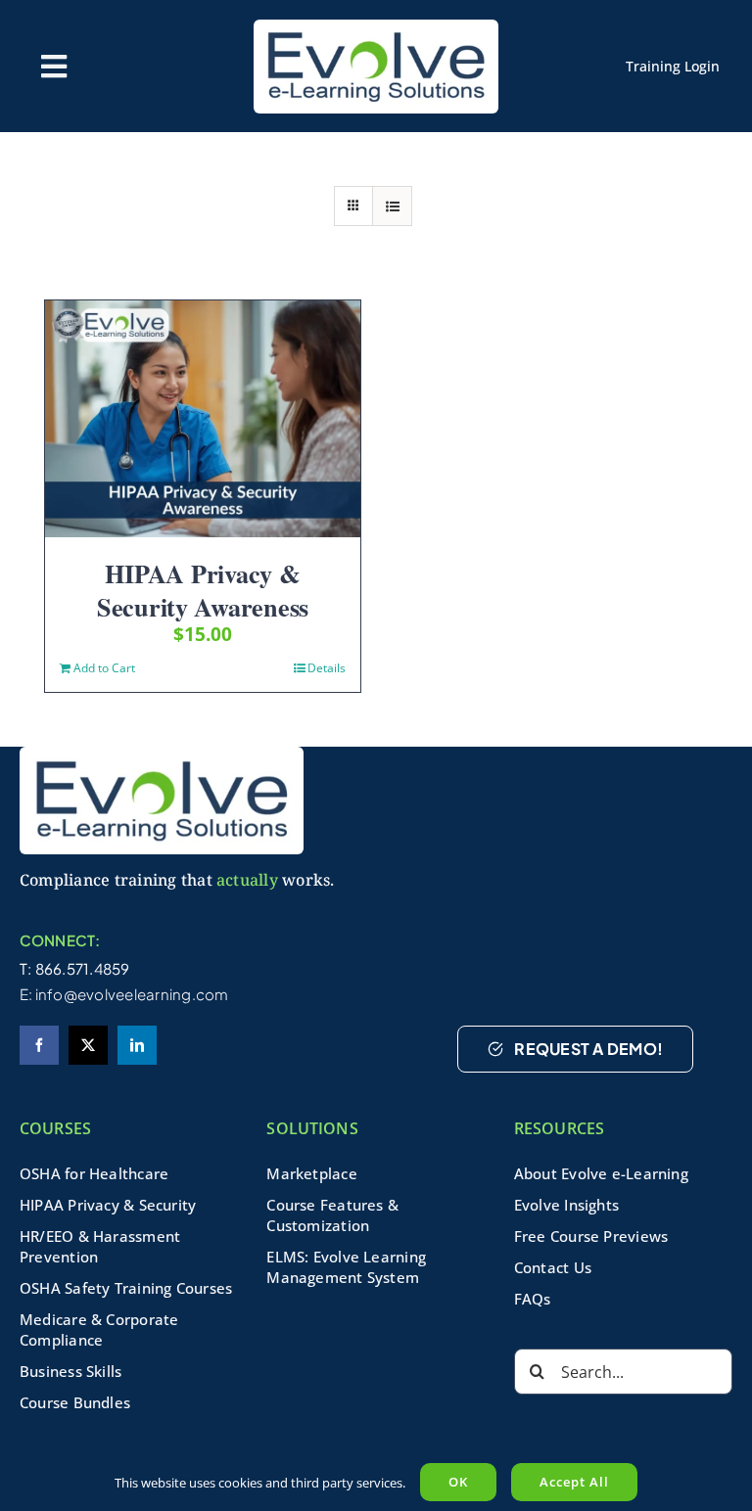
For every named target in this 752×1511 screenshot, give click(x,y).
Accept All (574, 1481)
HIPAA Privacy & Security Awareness (202, 590)
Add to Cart (104, 668)
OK (458, 1481)
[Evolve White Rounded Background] (162, 753)
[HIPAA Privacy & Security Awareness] (202, 418)
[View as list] (392, 206)
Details (326, 668)
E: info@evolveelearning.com (124, 993)
